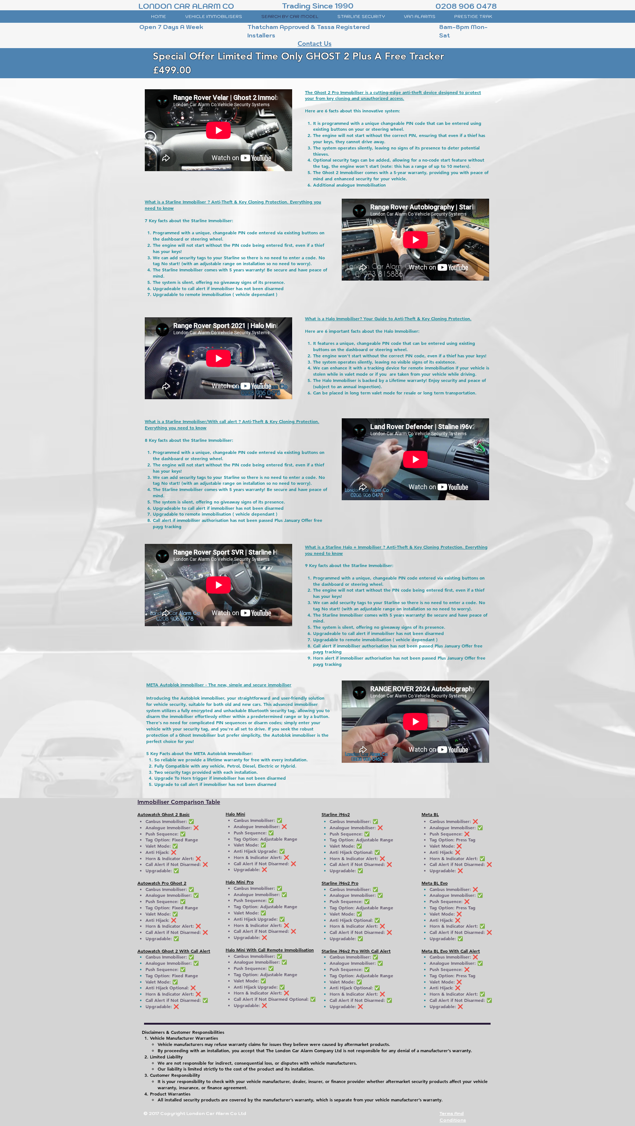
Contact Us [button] (314, 43)
